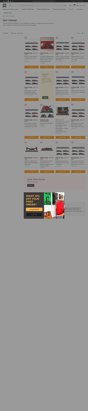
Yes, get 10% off (34, 209)
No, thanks (34, 214)
